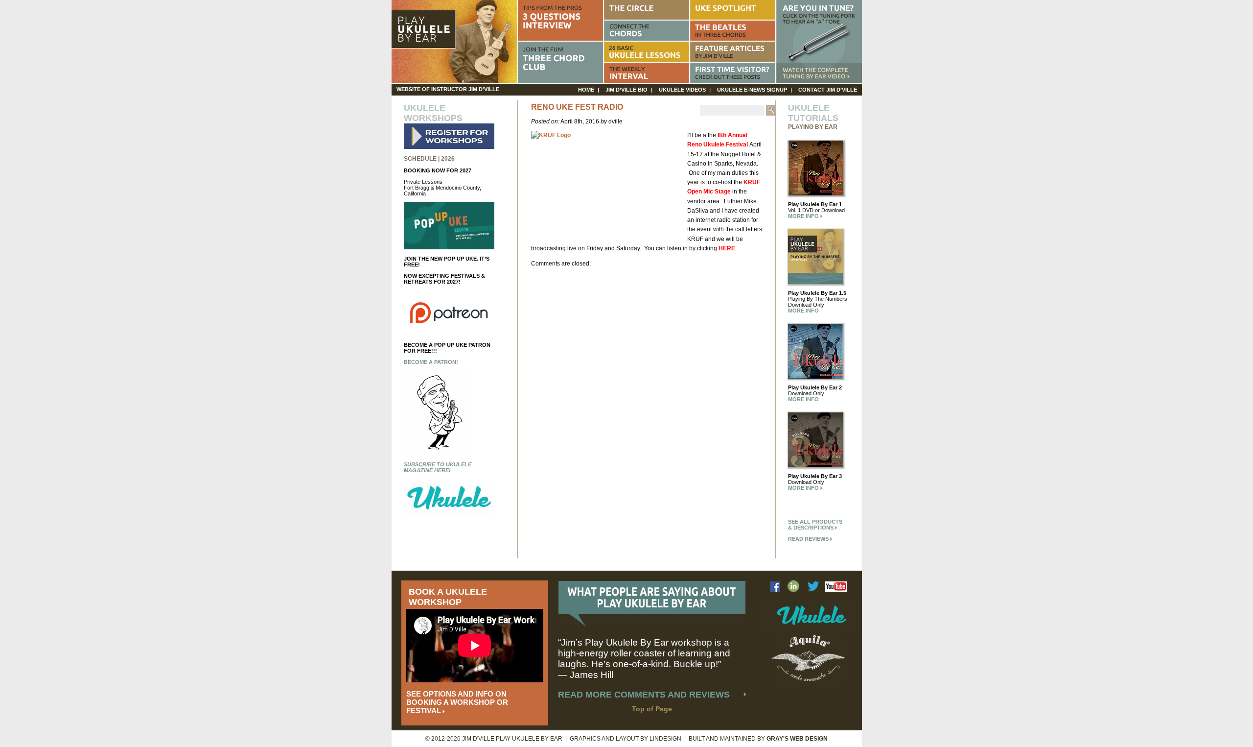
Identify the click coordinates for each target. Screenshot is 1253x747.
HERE (727, 248)
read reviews (809, 539)
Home (586, 90)
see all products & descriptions (815, 524)
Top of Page (652, 709)
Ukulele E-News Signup (752, 90)
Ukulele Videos (682, 90)
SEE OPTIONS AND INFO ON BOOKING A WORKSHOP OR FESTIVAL (457, 702)
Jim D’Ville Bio (626, 90)
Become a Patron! (431, 362)
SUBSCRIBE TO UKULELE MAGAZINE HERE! (437, 467)
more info (804, 216)
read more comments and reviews (644, 694)
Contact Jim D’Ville (827, 90)
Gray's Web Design (797, 738)
